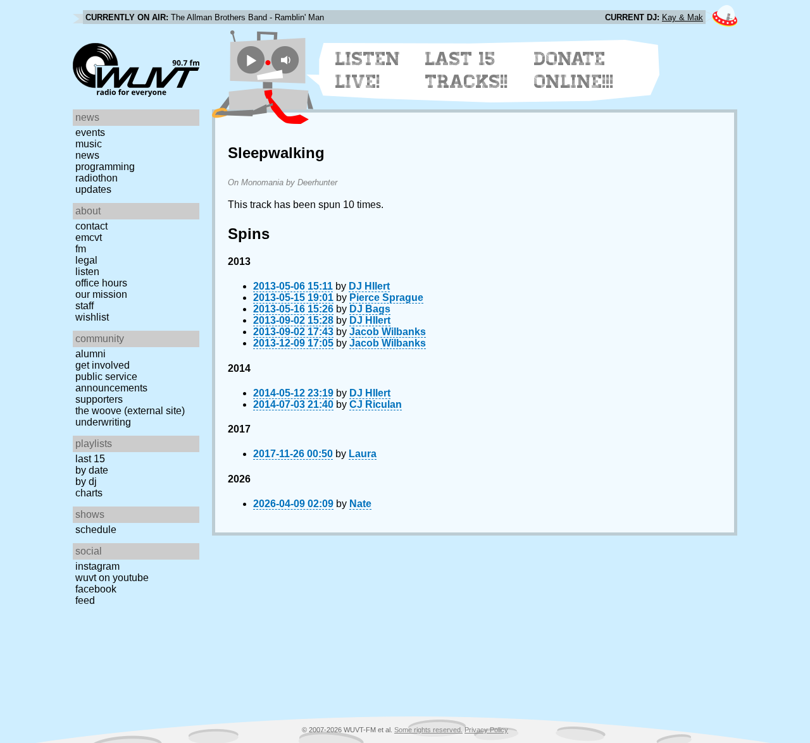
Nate (360, 503)
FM (80, 248)
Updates (93, 189)
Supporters (99, 399)
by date (91, 470)
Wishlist (92, 317)
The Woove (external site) (130, 410)
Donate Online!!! (574, 70)
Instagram (97, 566)
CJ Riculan (375, 404)
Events (90, 132)
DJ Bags (369, 309)
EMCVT (88, 237)
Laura (363, 453)
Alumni (90, 353)
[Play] (251, 60)
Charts (89, 493)
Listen (87, 271)
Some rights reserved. (428, 730)
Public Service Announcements (111, 382)
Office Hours (101, 283)
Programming (105, 166)
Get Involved (102, 365)
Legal (86, 260)
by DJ (86, 481)
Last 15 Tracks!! (466, 70)
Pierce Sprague (386, 297)
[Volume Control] (287, 60)
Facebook (95, 589)
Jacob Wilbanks (387, 331)
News (87, 155)
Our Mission (101, 294)
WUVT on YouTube (112, 577)
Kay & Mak (682, 17)
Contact (91, 226)
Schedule (95, 529)
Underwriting (103, 422)
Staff (84, 305)
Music (88, 143)
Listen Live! (368, 70)
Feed (85, 600)
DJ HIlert (369, 286)
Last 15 (90, 458)
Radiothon (96, 178)
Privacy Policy (486, 730)
